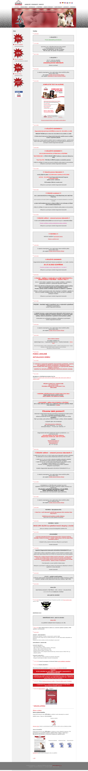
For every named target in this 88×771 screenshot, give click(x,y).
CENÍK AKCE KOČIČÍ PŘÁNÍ (56, 75)
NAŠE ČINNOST (58, 7)
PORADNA (72, 7)
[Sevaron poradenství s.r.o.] (19, 91)
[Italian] (70, 2)
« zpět (34, 758)
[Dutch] (72, 2)
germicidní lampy (58, 236)
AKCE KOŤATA (42, 688)
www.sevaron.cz (53, 443)
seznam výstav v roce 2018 (55, 667)
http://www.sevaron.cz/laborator (53, 424)
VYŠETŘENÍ (39, 7)
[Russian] (68, 2)
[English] (61, 2)
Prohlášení (69, 681)
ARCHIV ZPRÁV (39, 706)
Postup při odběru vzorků (61, 681)
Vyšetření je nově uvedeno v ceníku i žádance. (53, 516)
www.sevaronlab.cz (53, 442)
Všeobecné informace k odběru (48, 681)
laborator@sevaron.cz (53, 440)
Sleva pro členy (18, 73)
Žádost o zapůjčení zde (53, 239)
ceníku (58, 405)
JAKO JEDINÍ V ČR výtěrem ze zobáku (53, 396)
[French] (65, 2)
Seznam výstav (36, 726)
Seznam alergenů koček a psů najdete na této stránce (53, 120)
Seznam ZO (35, 752)
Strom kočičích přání (67, 599)
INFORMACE (32, 7)
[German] (63, 2)
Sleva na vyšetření (19, 44)
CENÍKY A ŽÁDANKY (48, 7)
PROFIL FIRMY (24, 7)
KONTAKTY (66, 7)
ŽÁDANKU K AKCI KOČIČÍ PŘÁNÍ (56, 76)
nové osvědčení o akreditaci (64, 661)
